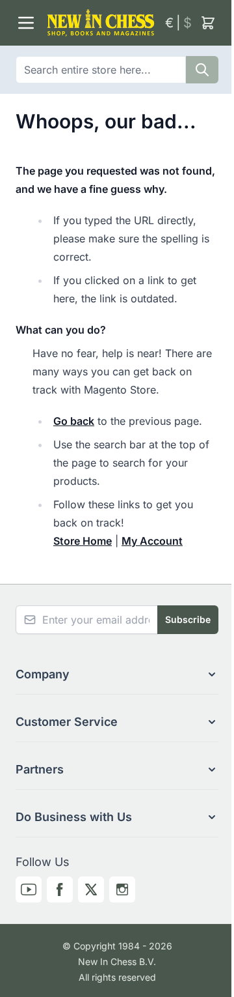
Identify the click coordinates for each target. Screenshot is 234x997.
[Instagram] (122, 889)
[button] (117, 674)
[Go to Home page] (101, 22)
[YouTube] (29, 889)
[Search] (202, 69)
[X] (91, 889)
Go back (73, 420)
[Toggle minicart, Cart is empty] (208, 22)
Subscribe (188, 619)
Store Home (82, 540)
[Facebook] (60, 889)
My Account (152, 540)
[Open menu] (26, 22)
